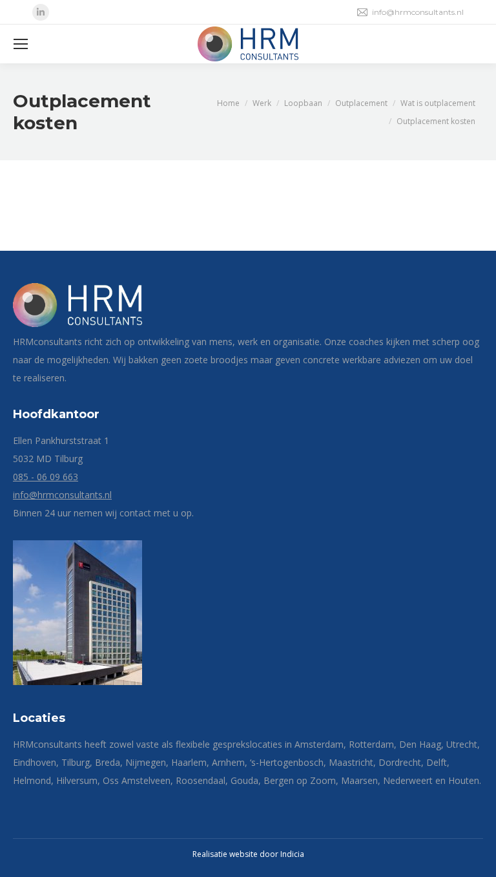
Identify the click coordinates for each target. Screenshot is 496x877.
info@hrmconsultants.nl (418, 12)
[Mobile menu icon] (20, 44)
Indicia (292, 854)
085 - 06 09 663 (45, 476)
